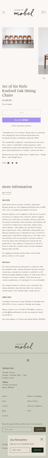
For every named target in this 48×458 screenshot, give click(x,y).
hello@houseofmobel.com (14, 312)
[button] (43, 12)
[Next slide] (43, 78)
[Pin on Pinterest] (17, 162)
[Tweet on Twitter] (12, 162)
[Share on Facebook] (8, 162)
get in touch (6, 193)
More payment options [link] (21, 126)
